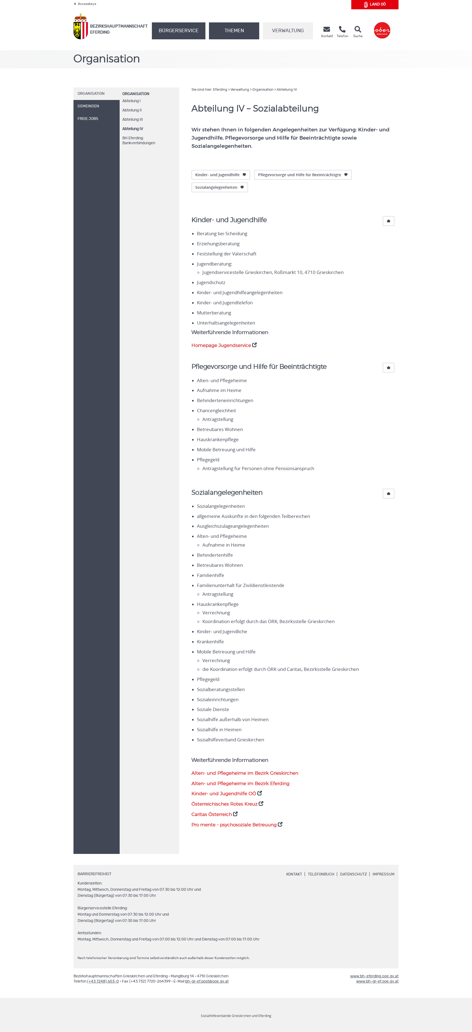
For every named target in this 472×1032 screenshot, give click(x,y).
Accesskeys (87, 3)
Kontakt (294, 874)
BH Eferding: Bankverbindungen (138, 140)
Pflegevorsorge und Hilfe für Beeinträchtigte (299, 174)
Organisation (135, 94)
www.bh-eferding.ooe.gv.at (374, 976)
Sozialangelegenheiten (216, 187)
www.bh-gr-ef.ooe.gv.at (377, 981)
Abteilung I (131, 101)
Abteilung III (132, 120)
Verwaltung (288, 30)
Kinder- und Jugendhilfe (217, 174)
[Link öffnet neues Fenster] (382, 26)
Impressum (383, 874)
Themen (234, 30)
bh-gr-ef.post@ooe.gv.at (207, 981)
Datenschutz (353, 874)
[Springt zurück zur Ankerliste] (388, 221)
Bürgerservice (179, 30)
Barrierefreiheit (94, 874)
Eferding (220, 90)
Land (378, 4)
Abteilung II (132, 110)
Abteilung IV (132, 129)
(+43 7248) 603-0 (103, 981)
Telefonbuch (321, 874)
